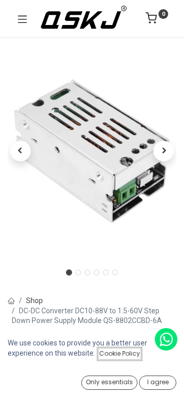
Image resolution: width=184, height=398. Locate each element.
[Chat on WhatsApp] (166, 339)
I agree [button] (158, 382)
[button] (20, 151)
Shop (34, 300)
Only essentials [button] (109, 382)
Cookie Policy (119, 353)
